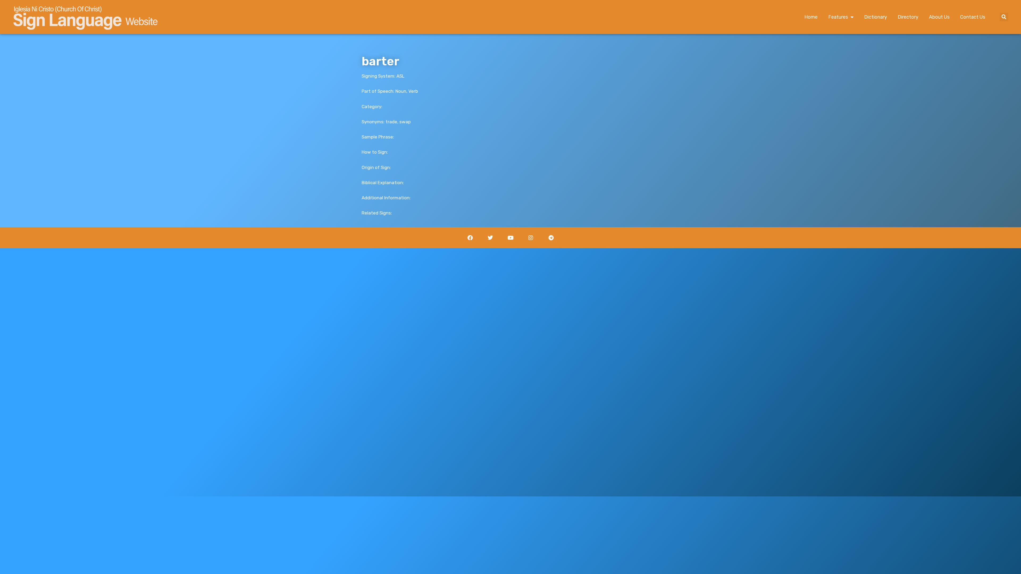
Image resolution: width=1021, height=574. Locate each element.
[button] (1004, 17)
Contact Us (972, 17)
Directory (908, 17)
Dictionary (875, 17)
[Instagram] (530, 238)
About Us (939, 17)
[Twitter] (490, 238)
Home (811, 17)
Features (838, 17)
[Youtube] (510, 238)
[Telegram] (551, 238)
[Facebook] (470, 238)
